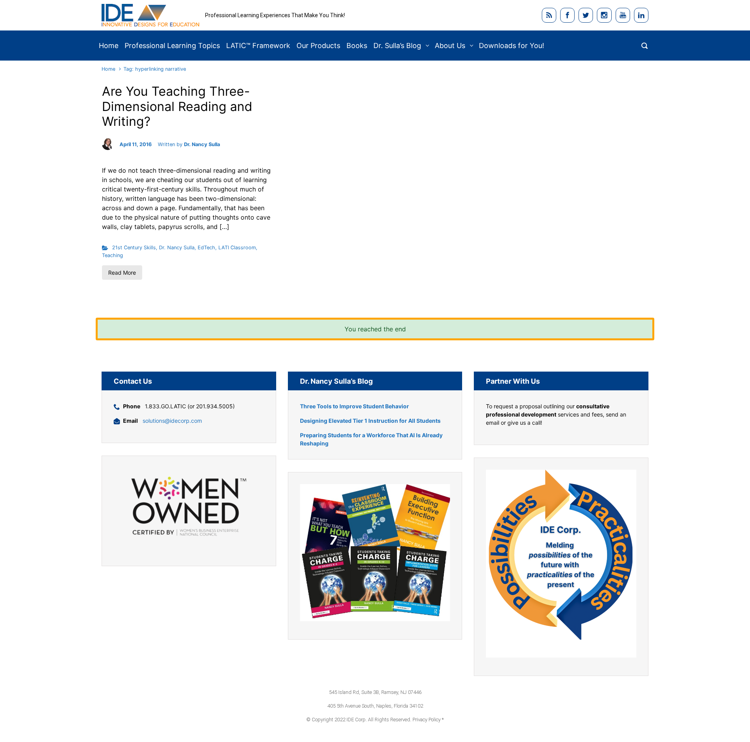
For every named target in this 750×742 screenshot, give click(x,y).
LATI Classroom (237, 247)
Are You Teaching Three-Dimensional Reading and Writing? (177, 106)
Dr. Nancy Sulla (202, 144)
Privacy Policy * (428, 719)
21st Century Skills (134, 247)
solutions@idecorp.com (172, 420)
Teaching (112, 255)
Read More (122, 272)
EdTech (206, 247)
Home (108, 69)
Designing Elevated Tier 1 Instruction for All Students (370, 420)
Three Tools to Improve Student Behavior (354, 406)
